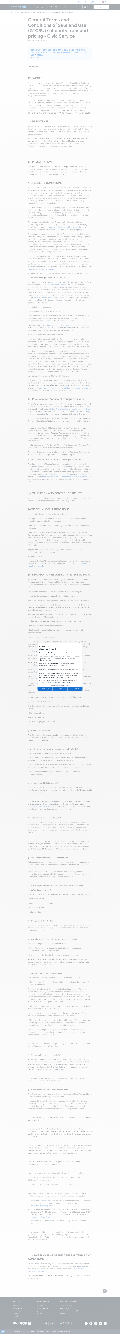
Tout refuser (45, 689)
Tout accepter (75, 689)
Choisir (60, 689)
